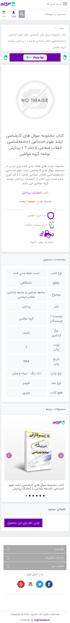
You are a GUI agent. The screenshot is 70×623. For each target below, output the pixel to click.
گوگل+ (21, 584)
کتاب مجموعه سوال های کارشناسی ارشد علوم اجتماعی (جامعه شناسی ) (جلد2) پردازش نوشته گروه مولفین (36, 486)
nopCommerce (42, 620)
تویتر (39, 584)
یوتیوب (30, 584)
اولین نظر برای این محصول (23, 523)
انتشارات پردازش (32, 192)
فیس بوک (49, 584)
